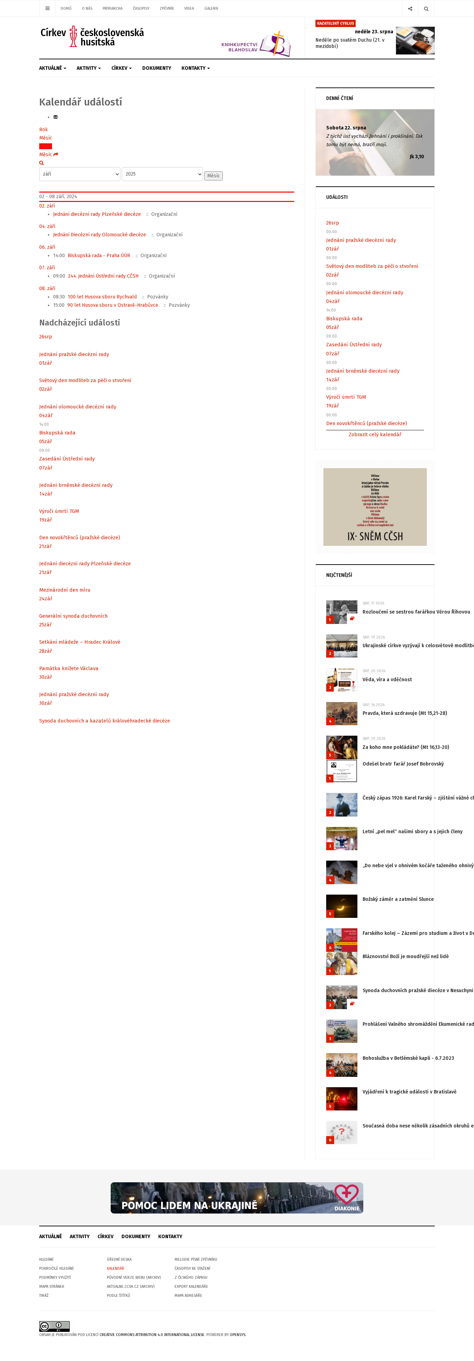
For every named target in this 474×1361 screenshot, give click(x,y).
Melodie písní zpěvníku (196, 1259)
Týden (45, 146)
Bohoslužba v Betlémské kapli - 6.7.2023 (408, 1058)
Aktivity (87, 68)
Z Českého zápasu (191, 1277)
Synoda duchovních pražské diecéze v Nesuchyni (418, 991)
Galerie (211, 8)
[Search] (426, 8)
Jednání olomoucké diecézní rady (77, 407)
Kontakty (193, 68)
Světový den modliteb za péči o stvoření (85, 380)
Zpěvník (167, 8)
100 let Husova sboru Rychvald (102, 297)
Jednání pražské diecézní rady (74, 354)
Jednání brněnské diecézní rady (75, 485)
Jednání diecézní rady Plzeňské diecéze (97, 214)
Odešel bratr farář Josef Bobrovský (403, 764)
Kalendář (115, 1268)
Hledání (46, 1259)
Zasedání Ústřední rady (67, 459)
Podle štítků (118, 1295)
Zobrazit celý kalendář (375, 434)
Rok (43, 130)
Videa (189, 8)
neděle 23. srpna (374, 32)
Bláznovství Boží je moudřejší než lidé (406, 957)
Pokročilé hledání (56, 1268)
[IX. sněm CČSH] (375, 506)
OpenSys (237, 1335)
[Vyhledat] (41, 163)
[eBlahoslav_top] (239, 38)
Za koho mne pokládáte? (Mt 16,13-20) (406, 747)
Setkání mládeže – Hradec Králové (79, 642)
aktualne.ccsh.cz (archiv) (130, 1286)
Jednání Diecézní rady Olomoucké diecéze (99, 235)
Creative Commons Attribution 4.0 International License (152, 1335)
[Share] (410, 8)
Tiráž (44, 1295)
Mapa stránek (51, 1286)
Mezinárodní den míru (65, 590)
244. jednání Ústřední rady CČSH (103, 276)
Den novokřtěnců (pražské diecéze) (79, 537)
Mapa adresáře (188, 1295)
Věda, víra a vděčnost (387, 680)
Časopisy (141, 8)
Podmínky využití (55, 1277)
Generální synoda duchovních (73, 616)
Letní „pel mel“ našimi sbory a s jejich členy (413, 832)
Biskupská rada (57, 433)
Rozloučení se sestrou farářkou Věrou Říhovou (416, 612)
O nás (87, 8)
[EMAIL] (55, 117)
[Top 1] (237, 1198)
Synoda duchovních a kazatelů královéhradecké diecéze (104, 721)
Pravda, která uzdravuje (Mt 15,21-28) (405, 713)
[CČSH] (93, 36)
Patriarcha (112, 8)
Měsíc (45, 138)
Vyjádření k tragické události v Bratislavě (410, 1092)
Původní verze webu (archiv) (134, 1277)
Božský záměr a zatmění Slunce (398, 899)
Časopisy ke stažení (192, 1268)
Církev (119, 68)
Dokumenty (156, 68)
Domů (66, 8)
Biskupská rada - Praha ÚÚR (99, 256)
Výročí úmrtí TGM (59, 511)
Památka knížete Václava (69, 668)
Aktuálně (51, 68)
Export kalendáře (191, 1286)
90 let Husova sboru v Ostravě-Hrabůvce (112, 305)
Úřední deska (119, 1259)
